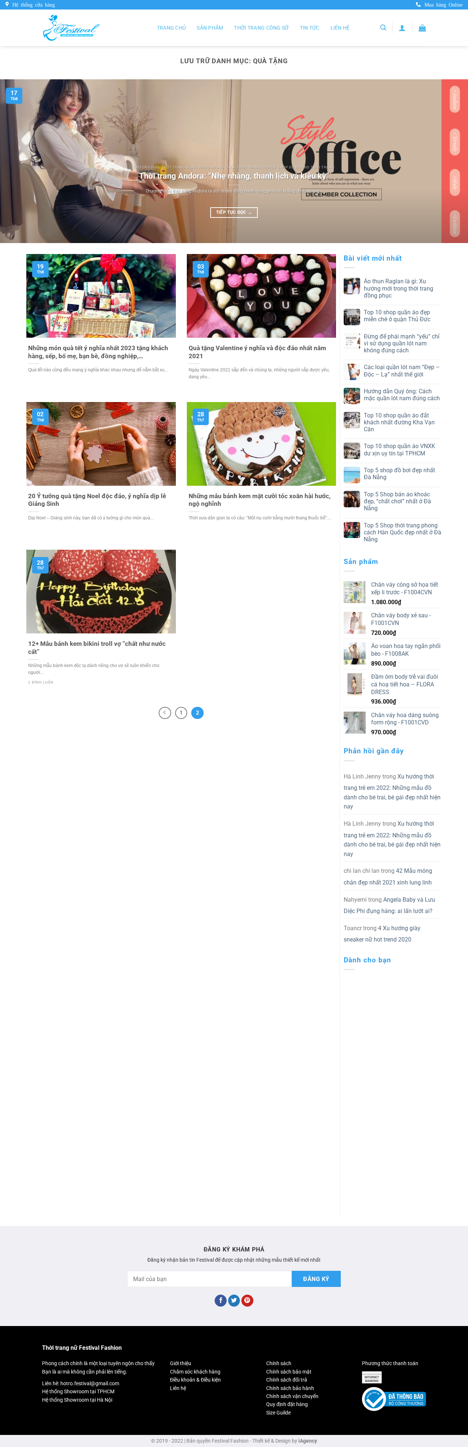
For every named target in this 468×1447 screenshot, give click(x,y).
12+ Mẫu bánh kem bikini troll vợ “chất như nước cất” (97, 647)
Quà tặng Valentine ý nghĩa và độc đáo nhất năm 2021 (257, 352)
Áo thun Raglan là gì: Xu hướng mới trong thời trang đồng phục (398, 288)
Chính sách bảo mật (289, 1372)
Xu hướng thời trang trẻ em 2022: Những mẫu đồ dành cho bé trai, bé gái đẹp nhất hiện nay (392, 791)
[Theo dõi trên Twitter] (234, 1301)
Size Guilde (278, 1413)
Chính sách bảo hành (290, 1388)
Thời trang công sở (261, 28)
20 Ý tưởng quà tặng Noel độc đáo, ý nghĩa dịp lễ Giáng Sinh (97, 500)
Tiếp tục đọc (234, 212)
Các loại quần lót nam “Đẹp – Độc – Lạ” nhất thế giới (402, 371)
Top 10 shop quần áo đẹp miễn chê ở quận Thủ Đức (397, 316)
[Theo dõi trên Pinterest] (247, 1301)
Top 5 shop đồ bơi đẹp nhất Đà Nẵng (399, 474)
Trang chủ (171, 28)
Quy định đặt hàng (287, 1404)
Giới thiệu (180, 1363)
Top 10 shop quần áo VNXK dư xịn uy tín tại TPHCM (399, 450)
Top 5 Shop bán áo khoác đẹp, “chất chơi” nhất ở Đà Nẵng (397, 501)
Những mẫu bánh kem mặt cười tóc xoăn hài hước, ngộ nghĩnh (260, 500)
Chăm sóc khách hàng (195, 1372)
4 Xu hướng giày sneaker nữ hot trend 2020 (382, 934)
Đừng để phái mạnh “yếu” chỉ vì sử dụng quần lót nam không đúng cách (401, 343)
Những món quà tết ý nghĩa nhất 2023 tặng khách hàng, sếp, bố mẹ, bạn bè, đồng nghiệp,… (98, 352)
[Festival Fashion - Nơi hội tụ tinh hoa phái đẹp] (71, 27)
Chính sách (278, 1363)
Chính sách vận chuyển (292, 1396)
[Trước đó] (165, 713)
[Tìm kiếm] (383, 27)
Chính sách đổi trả (286, 1380)
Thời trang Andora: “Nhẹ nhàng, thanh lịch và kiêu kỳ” (234, 176)
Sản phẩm (210, 28)
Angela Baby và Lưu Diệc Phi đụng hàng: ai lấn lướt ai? (389, 905)
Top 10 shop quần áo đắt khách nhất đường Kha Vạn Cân (399, 422)
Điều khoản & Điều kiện (195, 1380)
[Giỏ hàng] (422, 28)
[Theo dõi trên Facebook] (221, 1301)
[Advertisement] (393, 1085)
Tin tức (310, 28)
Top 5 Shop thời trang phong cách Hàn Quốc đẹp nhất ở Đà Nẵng (402, 532)
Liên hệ (340, 28)
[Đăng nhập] (402, 28)
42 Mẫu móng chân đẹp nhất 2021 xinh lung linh (388, 876)
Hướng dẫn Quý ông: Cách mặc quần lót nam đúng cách (402, 395)
